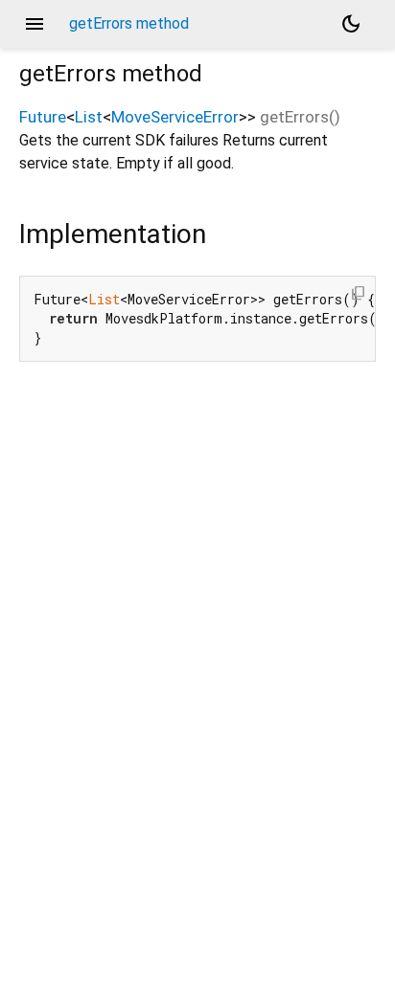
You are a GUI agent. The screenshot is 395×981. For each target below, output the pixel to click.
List (89, 116)
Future (42, 116)
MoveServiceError (175, 116)
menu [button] (34, 23)
